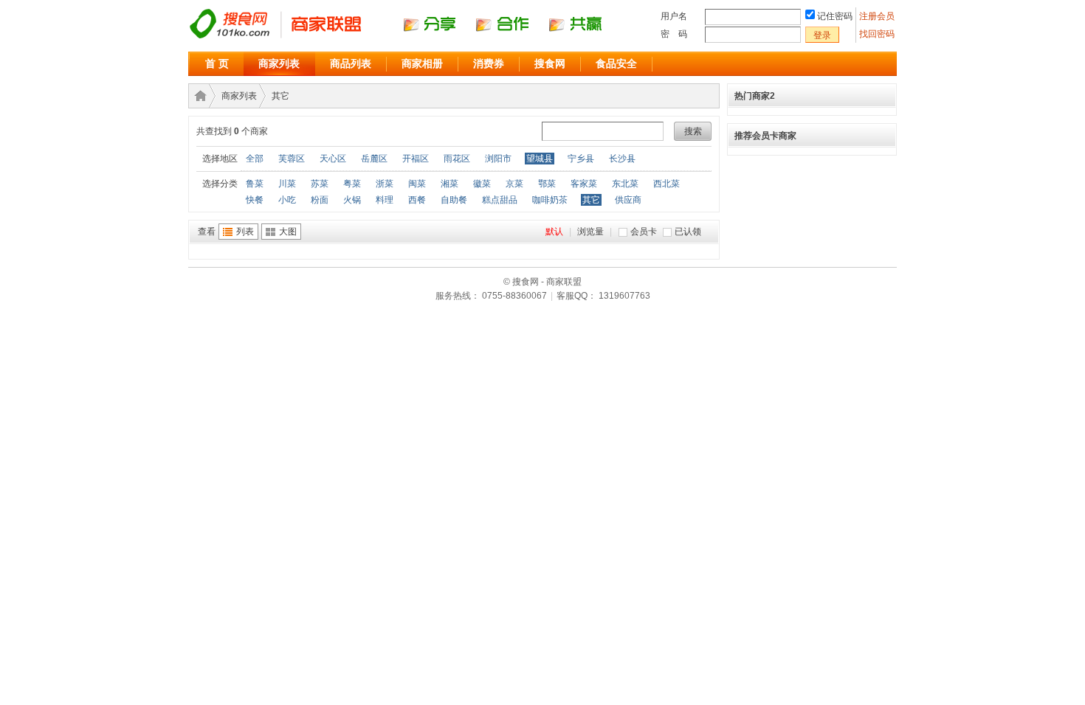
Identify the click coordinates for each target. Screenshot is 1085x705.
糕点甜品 (499, 200)
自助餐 (454, 200)
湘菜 (449, 183)
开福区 (415, 158)
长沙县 (622, 158)
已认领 (688, 231)
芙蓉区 (291, 158)
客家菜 (584, 183)
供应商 (628, 200)
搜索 (693, 131)
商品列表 (350, 63)
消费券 (488, 63)
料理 (384, 200)
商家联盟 (198, 96)
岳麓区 (374, 158)
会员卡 (643, 231)
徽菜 (482, 183)
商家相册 (422, 63)
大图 (288, 231)
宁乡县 (581, 158)
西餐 (417, 200)
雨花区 (457, 158)
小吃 (287, 200)
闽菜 (417, 183)
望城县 (539, 158)
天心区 (333, 158)
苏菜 (319, 183)
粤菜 (352, 183)
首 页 (217, 63)
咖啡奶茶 (550, 200)
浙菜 (384, 183)
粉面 (319, 200)
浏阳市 (498, 158)
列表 (245, 231)
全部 (255, 158)
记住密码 (834, 16)
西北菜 (666, 183)
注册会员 (878, 16)
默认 (554, 231)
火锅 (352, 200)
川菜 (287, 183)
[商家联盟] (409, 37)
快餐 (255, 200)
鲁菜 (255, 183)
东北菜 (625, 183)
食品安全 (616, 63)
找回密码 (877, 34)
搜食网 (549, 63)
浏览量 (590, 231)
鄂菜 (547, 183)
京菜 (514, 183)
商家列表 (279, 63)
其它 (280, 96)
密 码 (674, 34)
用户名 (674, 16)
